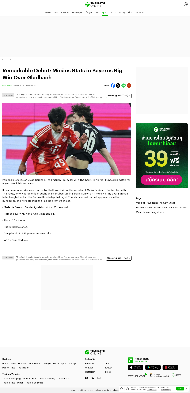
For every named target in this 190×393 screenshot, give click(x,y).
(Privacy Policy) (152, 389)
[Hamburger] (4, 4)
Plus (130, 12)
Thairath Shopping (11, 378)
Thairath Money (47, 378)
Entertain (65, 12)
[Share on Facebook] (112, 85)
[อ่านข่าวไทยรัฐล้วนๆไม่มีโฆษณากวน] (162, 155)
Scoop (113, 12)
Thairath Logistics (34, 382)
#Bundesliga (152, 202)
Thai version (140, 12)
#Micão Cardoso (144, 207)
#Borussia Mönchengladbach (150, 212)
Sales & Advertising (103, 390)
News (55, 12)
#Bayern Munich (167, 202)
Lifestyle (88, 12)
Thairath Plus (8, 382)
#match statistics (178, 207)
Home (47, 12)
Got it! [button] (180, 389)
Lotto (97, 12)
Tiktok (108, 372)
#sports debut (160, 207)
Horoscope (77, 12)
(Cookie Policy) (166, 389)
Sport (105, 12)
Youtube (89, 367)
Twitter (108, 367)
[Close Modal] (186, 388)
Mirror (20, 382)
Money (122, 12)
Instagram (90, 372)
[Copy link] (129, 85)
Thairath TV (63, 378)
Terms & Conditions (78, 390)
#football (140, 202)
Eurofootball (7, 85)
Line (107, 363)
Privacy (90, 390)
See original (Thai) (117, 95)
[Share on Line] (123, 85)
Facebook (90, 363)
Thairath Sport (30, 378)
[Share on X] (118, 85)
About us (116, 390)
